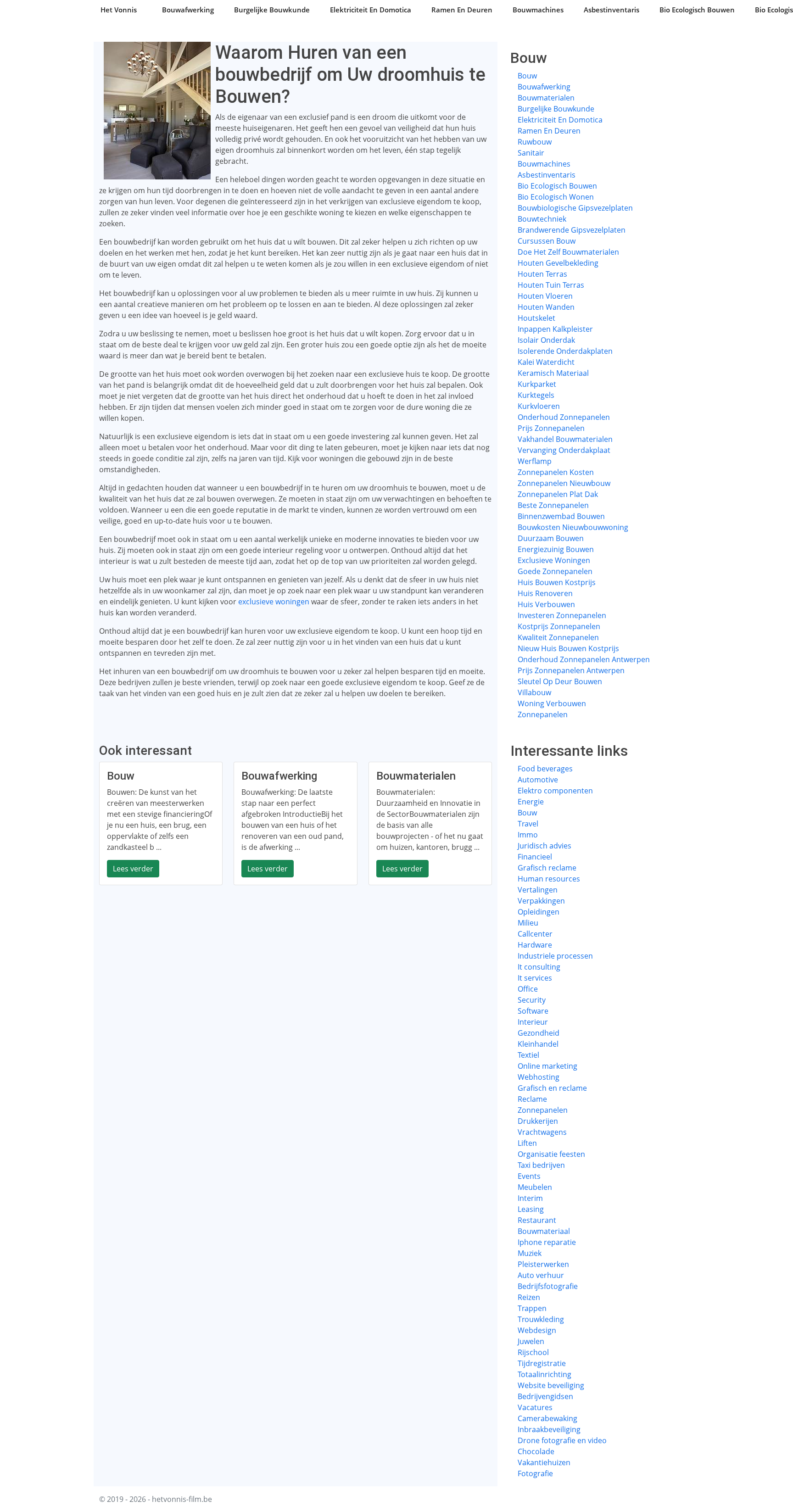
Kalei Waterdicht (546, 362)
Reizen (529, 1297)
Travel (528, 824)
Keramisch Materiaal (553, 373)
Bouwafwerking (188, 9)
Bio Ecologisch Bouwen (697, 9)
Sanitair (531, 153)
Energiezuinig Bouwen (556, 549)
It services (535, 978)
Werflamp (535, 461)
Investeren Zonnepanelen (562, 615)
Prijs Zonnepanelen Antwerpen (571, 670)
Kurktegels (536, 395)
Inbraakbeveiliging (549, 1429)
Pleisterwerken (543, 1264)
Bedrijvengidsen (545, 1396)
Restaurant (537, 1220)
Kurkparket (537, 384)
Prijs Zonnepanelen (551, 428)
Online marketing (547, 1066)
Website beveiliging (551, 1385)
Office (528, 989)
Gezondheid (538, 1033)
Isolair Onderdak (546, 340)
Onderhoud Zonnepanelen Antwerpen (584, 659)
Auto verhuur (541, 1275)
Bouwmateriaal (544, 1231)
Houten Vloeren (545, 296)
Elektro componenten (555, 791)
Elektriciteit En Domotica (370, 9)
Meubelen (535, 1187)
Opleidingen (538, 912)
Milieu (528, 923)
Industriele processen (555, 956)
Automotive (538, 780)
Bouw (527, 76)
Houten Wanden (546, 307)
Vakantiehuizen (544, 1462)
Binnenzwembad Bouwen (561, 516)
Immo (528, 835)
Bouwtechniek (542, 219)
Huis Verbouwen (546, 604)
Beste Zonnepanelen (553, 505)
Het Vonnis (119, 9)
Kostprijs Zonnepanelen (559, 626)
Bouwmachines (538, 9)
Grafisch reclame (547, 868)
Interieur (533, 1022)
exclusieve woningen (273, 602)
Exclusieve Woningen (554, 560)
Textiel (528, 1055)
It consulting (539, 967)
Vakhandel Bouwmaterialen (565, 439)
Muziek (530, 1253)
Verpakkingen (541, 901)
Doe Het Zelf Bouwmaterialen (568, 252)
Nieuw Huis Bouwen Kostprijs (568, 648)
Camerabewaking (547, 1418)
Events (529, 1176)
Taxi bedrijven (541, 1165)
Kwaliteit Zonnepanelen (558, 637)
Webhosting (538, 1077)
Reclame (532, 1099)
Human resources (549, 879)
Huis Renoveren (545, 593)
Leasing (531, 1209)
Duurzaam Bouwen (551, 538)
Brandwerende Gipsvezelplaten (571, 230)
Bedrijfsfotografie (548, 1286)
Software (533, 1011)
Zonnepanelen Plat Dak (558, 494)
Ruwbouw (535, 142)
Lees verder (133, 869)
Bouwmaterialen (546, 98)
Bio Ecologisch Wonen (556, 197)
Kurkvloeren (539, 406)
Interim (530, 1198)
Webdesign (537, 1330)
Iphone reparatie (547, 1242)
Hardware (535, 945)
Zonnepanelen (543, 714)
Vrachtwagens (542, 1132)
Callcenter (535, 934)
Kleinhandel (538, 1044)
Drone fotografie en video (562, 1440)
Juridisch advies (544, 846)
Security (532, 1000)
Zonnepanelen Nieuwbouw (564, 483)
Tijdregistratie (542, 1363)
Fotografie (535, 1473)
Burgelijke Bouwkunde (272, 9)
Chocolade (536, 1451)
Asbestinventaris (611, 9)
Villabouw (534, 692)
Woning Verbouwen (552, 703)
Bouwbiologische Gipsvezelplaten (575, 208)
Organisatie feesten (551, 1154)
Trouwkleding (541, 1319)
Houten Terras (542, 274)
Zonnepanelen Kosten (556, 472)
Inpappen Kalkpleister (555, 329)
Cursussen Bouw (546, 241)
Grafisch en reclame (552, 1088)
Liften (527, 1143)
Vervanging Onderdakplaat (564, 450)
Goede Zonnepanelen (555, 571)
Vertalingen (538, 890)
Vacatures (535, 1407)
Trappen (532, 1308)
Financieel (535, 857)
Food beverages (545, 769)
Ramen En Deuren (461, 9)
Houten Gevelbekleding (558, 263)
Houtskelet (536, 318)
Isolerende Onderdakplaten (565, 351)
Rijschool (533, 1352)
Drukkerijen (538, 1121)
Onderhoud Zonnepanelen (564, 417)
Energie (531, 802)
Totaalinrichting (544, 1374)
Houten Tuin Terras (551, 285)
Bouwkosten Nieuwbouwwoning (573, 527)
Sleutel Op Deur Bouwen (560, 681)
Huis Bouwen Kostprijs (557, 582)
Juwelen (531, 1341)
